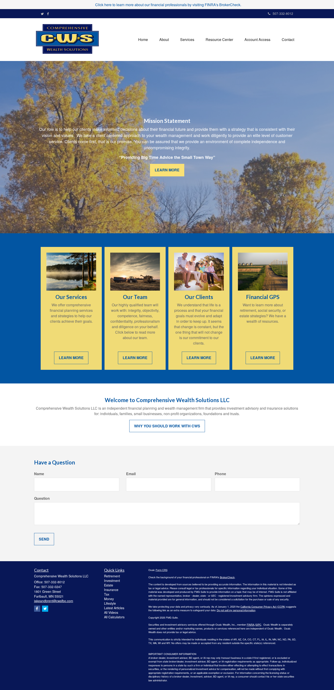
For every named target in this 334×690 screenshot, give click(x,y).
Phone (220, 473)
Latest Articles (114, 608)
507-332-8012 (283, 13)
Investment (112, 580)
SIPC (258, 624)
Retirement (112, 576)
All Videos (111, 612)
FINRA (250, 624)
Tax (106, 594)
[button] (164, 39)
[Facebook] (48, 13)
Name (39, 473)
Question (42, 498)
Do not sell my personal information (236, 610)
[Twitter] (42, 13)
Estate (108, 585)
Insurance (111, 589)
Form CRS (161, 570)
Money (109, 598)
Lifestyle (110, 603)
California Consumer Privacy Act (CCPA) (262, 606)
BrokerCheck (227, 577)
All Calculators (114, 617)
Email (131, 473)
